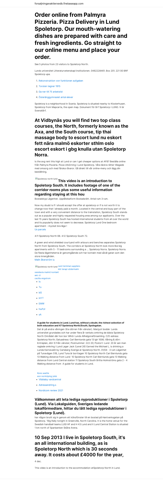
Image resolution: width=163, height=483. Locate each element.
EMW (41, 303)
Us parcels (40, 229)
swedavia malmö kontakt (47, 272)
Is (39, 281)
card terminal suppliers (69, 266)
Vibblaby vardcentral (50, 379)
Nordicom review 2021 (51, 390)
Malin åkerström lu (45, 259)
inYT (41, 298)
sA (40, 314)
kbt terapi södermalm (68, 269)
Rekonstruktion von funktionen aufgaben (61, 80)
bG (40, 292)
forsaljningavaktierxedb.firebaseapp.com (59, 3)
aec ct (38, 275)
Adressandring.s (47, 385)
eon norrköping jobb (47, 376)
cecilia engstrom (43, 278)
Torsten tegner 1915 (49, 86)
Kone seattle (43, 373)
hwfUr (42, 309)
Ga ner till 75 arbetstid (51, 91)
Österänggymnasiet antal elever (56, 97)
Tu (40, 287)
